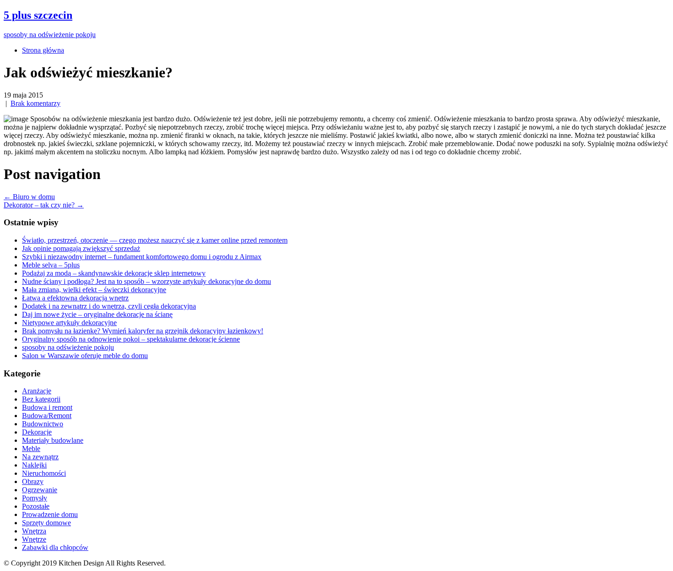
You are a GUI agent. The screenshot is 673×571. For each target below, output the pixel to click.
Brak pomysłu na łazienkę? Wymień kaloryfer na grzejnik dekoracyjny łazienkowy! (142, 331)
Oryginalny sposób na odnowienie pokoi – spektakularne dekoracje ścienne (131, 339)
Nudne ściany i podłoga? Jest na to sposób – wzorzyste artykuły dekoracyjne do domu (146, 281)
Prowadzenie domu (50, 514)
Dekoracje (37, 432)
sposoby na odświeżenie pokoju (68, 347)
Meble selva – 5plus (51, 265)
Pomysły (34, 498)
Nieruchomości (44, 473)
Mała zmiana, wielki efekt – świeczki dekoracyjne (94, 290)
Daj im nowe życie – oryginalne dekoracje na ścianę (97, 314)
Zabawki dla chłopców (55, 547)
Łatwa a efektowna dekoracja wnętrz (75, 298)
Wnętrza (34, 531)
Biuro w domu (29, 197)
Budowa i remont (47, 407)
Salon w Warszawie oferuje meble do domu (85, 355)
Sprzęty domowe (46, 523)
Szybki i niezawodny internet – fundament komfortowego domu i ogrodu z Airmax (141, 257)
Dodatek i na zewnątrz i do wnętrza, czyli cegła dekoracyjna (109, 306)
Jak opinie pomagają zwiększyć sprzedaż (81, 248)
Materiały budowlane (52, 440)
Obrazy (32, 481)
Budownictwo (42, 424)
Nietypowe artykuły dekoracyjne (69, 322)
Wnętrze (34, 539)
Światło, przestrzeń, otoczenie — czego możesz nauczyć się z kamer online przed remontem (155, 240)
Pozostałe (35, 506)
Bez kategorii (41, 399)
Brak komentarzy (35, 103)
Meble (31, 448)
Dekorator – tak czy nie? (44, 205)
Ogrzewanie (39, 490)
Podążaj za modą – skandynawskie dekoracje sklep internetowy (114, 273)
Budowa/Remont (46, 415)
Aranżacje (36, 391)
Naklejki (34, 465)
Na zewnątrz (40, 457)
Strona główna (43, 50)
